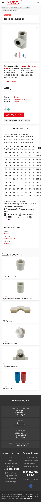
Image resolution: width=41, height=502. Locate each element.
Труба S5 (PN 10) (10, 473)
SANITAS (5, 7)
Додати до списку (10, 81)
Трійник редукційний (10, 10)
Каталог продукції (16, 7)
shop (17, 496)
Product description (20, 128)
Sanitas (16, 101)
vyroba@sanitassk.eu (20, 445)
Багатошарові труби (31, 460)
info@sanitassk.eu (20, 423)
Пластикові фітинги (20, 99)
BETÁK (30, 498)
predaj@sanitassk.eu (20, 425)
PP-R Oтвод (7, 321)
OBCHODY (12, 498)
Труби (10, 457)
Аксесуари (10, 466)
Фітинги (27, 7)
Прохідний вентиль (10, 479)
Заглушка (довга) (9, 388)
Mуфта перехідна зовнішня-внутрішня (17, 299)
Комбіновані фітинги (31, 466)
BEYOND (30, 496)
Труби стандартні (31, 457)
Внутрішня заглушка (10, 344)
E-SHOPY (4, 498)
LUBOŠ (26, 498)
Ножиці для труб (10, 482)
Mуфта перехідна (9, 276)
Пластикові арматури (10, 463)
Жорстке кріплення (10, 366)
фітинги (10, 460)
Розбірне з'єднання (10, 476)
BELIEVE (13, 496)
